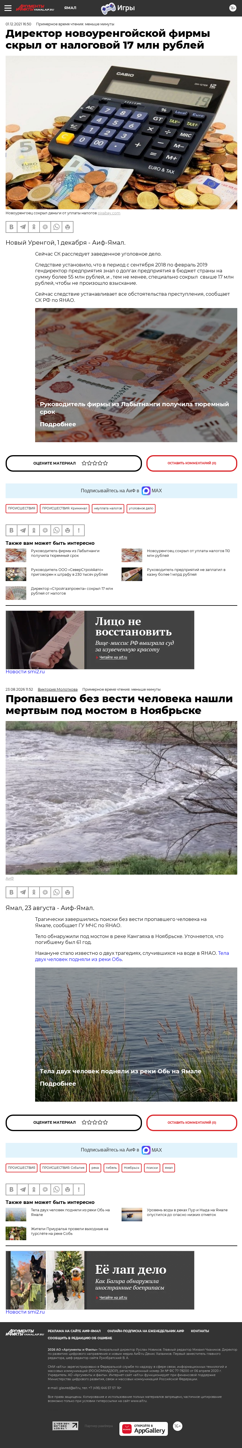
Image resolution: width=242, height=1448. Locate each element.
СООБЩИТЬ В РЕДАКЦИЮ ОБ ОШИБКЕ (80, 1338)
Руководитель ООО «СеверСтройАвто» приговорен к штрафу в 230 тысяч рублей (69, 572)
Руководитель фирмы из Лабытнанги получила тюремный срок (134, 408)
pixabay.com (109, 213)
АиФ (10, 878)
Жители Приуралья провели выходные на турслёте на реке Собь (69, 1231)
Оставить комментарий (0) (192, 463)
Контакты (200, 1331)
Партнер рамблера (99, 1426)
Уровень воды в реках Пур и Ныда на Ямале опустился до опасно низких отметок (187, 1212)
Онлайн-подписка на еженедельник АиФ (145, 1331)
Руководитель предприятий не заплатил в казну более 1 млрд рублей (186, 572)
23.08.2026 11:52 (19, 689)
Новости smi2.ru (25, 671)
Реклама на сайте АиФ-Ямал (74, 1331)
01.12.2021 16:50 (18, 24)
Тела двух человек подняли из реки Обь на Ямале (121, 1071)
